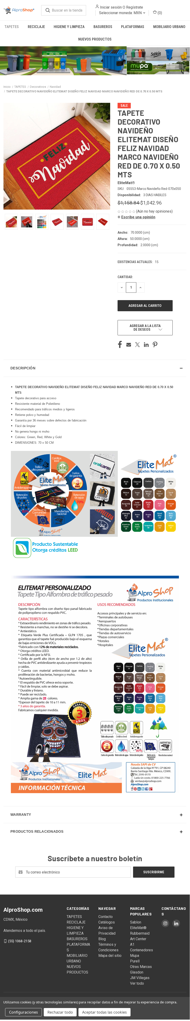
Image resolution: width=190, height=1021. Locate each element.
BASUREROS (102, 27)
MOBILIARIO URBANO (169, 27)
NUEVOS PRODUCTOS (95, 39)
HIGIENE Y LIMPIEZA (69, 27)
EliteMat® (138, 927)
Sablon (135, 922)
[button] (63, 60)
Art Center (138, 938)
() (156, 13)
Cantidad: (125, 276)
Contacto (105, 916)
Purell (135, 961)
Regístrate (131, 7)
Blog (102, 938)
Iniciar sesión (107, 7)
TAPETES (11, 27)
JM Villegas (140, 977)
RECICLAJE (36, 27)
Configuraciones (23, 1012)
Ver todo (137, 983)
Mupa (134, 955)
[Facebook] (120, 344)
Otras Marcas (141, 966)
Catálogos (106, 922)
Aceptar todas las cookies (104, 1012)
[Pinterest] (155, 344)
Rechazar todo (60, 1012)
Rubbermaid (140, 933)
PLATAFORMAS (132, 27)
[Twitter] (137, 344)
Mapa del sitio (109, 955)
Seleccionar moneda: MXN (117, 13)
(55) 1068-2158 (19, 941)
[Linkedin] (146, 344)
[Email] (128, 344)
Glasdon (136, 972)
